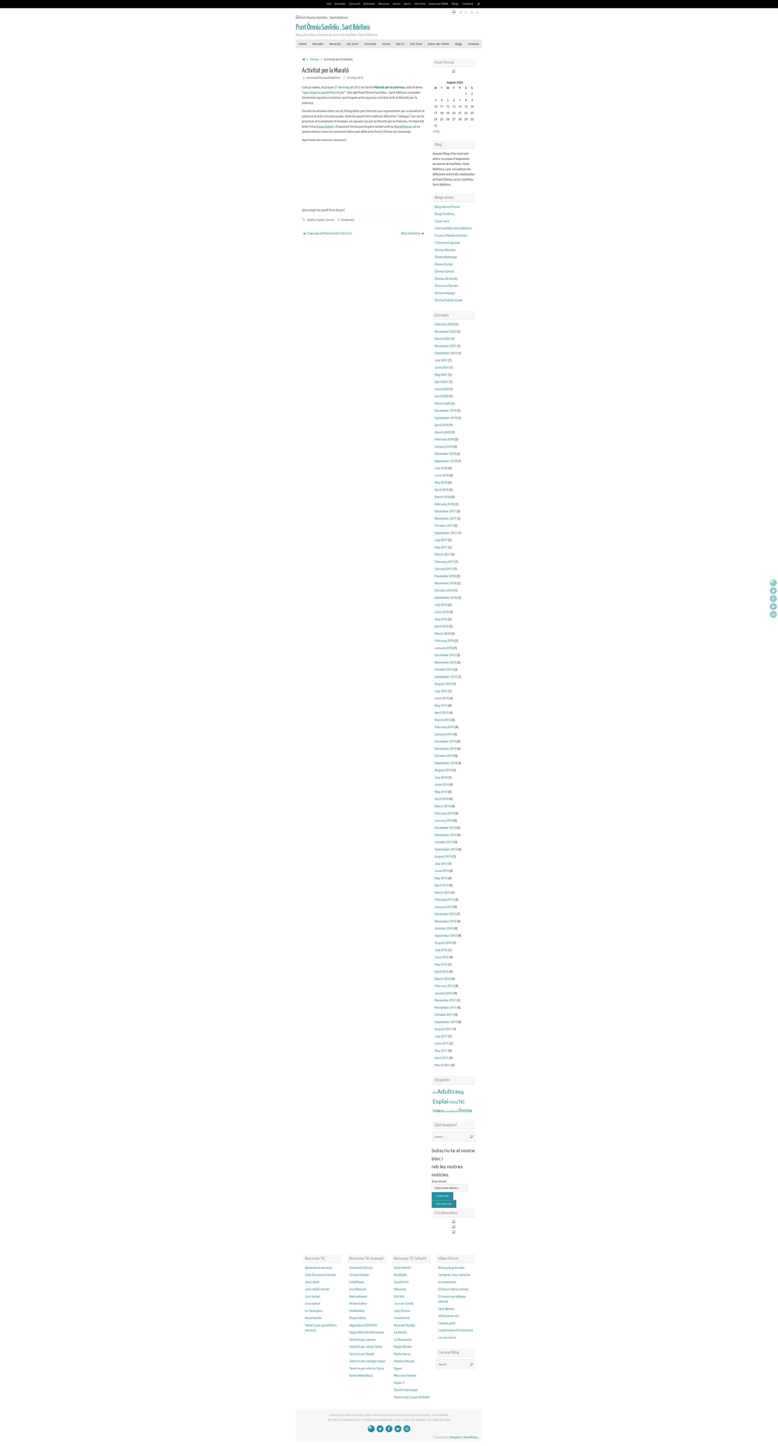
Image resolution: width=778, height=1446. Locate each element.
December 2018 (445, 454)
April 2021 (441, 382)
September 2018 (446, 461)
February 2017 (444, 562)
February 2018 (444, 504)
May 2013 (441, 878)
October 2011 (444, 1015)
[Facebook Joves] (466, 12)
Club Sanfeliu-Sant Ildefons (453, 228)
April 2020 (441, 396)
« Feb (436, 131)
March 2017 (442, 554)
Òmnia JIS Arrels (446, 279)
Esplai (320, 220)
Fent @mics (446, 1309)
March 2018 (442, 497)
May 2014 (441, 792)
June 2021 (442, 368)
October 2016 (444, 591)
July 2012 (441, 950)
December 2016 (445, 576)
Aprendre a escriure (318, 1268)
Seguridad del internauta (366, 1332)
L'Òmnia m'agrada (447, 243)
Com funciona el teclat (320, 1275)
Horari (396, 3)
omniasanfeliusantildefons (323, 78)
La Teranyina (313, 1311)
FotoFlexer (356, 1282)
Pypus (398, 1368)
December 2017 (445, 511)
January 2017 (444, 569)
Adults (311, 220)
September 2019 (446, 418)
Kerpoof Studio (404, 1325)
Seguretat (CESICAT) (363, 1325)
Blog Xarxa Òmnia (447, 207)
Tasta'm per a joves (362, 1340)
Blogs (455, 3)
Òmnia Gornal (444, 271)
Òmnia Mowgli (445, 293)
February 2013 (444, 900)
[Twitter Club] (460, 12)
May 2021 (441, 375)
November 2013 (445, 835)
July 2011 (441, 1036)
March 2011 (442, 1065)
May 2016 (441, 619)
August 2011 (443, 1029)
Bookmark (347, 220)
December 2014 (445, 741)
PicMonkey (356, 1311)
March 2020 (442, 404)
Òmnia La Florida (446, 286)
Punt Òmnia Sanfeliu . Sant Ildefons (333, 27)
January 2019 (444, 447)
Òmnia (314, 59)
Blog (459, 1092)
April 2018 (441, 490)
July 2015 (441, 691)
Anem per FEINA (438, 3)
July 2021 (441, 360)
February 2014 (444, 813)
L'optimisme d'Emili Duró (455, 1330)
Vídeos (438, 1110)
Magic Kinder (403, 1347)
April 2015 (441, 713)
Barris (407, 3)
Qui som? (354, 3)
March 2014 (442, 806)
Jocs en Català (404, 1304)
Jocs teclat (312, 1297)
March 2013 (442, 893)
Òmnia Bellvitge (446, 257)
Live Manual (357, 1289)
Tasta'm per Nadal (361, 1354)
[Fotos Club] (477, 12)
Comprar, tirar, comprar (454, 1275)
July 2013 (441, 864)
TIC (461, 1102)
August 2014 (443, 770)
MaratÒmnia (402, 127)
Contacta (467, 3)
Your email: (439, 1181)
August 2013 (443, 857)
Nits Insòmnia (411, 233)
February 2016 (444, 641)
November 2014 (445, 749)
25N (435, 1092)
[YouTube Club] (471, 12)
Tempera (455, 1437)
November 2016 (445, 583)
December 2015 (445, 655)
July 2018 (441, 468)
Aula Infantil (402, 1268)
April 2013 (441, 885)
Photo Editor (358, 1304)
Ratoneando (313, 1318)
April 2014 (441, 799)
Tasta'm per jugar (406, 1390)
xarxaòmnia (451, 1111)
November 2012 (445, 921)
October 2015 (444, 670)
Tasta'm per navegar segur (367, 1361)
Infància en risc (448, 1316)
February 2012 (444, 986)
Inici (329, 3)
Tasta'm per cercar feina (365, 1347)
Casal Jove (442, 221)
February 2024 (444, 324)
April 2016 (441, 626)
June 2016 (442, 612)
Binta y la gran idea (451, 1268)
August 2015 (443, 684)
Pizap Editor (325, 127)
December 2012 (445, 914)
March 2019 (442, 432)
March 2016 (442, 634)
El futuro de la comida (453, 1289)
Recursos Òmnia (405, 1376)
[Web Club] (454, 12)
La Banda (400, 1332)
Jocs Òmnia (402, 1311)
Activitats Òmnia (361, 1268)
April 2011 (441, 1058)
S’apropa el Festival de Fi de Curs (329, 233)
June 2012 (442, 957)
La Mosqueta (403, 1340)
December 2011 (445, 1000)
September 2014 (446, 763)
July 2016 (441, 605)
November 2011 (445, 1008)
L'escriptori (312, 1304)
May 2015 (441, 706)
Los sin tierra (447, 1338)
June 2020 (442, 389)
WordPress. (471, 1437)
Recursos (383, 3)
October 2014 (444, 756)
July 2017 (441, 540)
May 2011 (441, 1051)
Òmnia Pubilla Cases (449, 300)
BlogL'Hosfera (444, 214)
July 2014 (441, 778)
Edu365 (399, 1297)
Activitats (369, 3)
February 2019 (444, 439)
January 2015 (444, 734)
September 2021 (446, 353)
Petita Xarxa (402, 1354)
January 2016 (444, 648)
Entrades (340, 3)
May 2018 (441, 483)
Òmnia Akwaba (445, 250)
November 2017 (445, 519)
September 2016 (446, 598)
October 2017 (444, 526)
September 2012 (446, 936)
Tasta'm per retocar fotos (366, 1368)
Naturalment (358, 1297)
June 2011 (442, 1044)
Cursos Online (359, 1275)
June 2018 (442, 475)
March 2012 (442, 979)
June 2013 (442, 871)
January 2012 (444, 993)
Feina (453, 1102)
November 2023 (445, 332)
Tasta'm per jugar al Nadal (412, 1397)
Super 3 (399, 1383)
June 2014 (442, 785)
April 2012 (441, 972)
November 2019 (445, 411)
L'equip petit (446, 1323)
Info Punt (420, 3)
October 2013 (444, 842)
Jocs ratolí (312, 1282)
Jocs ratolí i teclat (317, 1289)
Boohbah (400, 1275)
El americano (447, 1282)
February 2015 (444, 727)
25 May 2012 (355, 78)
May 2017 (441, 547)
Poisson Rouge (404, 1361)
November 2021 (445, 346)
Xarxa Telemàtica (361, 1376)
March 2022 (442, 339)
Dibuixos (400, 1289)
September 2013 (446, 849)
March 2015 (442, 720)
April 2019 (441, 425)
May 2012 (441, 964)
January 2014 (444, 821)
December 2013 (445, 828)
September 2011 (446, 1022)
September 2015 (446, 677)
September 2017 (446, 533)
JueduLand (401, 1318)
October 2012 (444, 928)
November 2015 (445, 662)
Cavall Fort (401, 1282)
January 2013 (444, 907)
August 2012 (443, 943)
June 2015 (442, 698)
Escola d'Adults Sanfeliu (451, 236)
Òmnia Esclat (444, 264)
